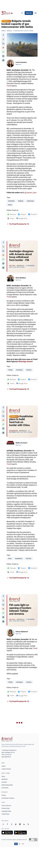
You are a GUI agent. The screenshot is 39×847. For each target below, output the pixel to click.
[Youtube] (15, 824)
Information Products (8, 798)
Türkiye (10, 370)
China (10, 558)
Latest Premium (6, 769)
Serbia (10, 205)
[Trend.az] (7, 13)
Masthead (4, 779)
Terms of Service (6, 805)
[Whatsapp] (3, 824)
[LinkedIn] (24, 824)
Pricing (4, 795)
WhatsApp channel (25, 361)
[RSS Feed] (28, 824)
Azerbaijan (11, 201)
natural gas (30, 201)
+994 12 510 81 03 (6, 754)
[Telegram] (20, 824)
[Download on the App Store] (7, 832)
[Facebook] (7, 824)
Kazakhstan (18, 558)
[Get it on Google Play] (20, 832)
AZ (19, 844)
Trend (9, 86)
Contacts (4, 782)
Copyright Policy (6, 811)
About (3, 776)
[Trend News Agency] (7, 739)
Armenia (28, 370)
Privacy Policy (6, 808)
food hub (28, 558)
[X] (11, 824)
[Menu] (36, 13)
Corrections (5, 788)
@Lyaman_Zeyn (30, 193)
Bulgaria (20, 201)
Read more (18, 64)
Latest (3, 766)
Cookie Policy (5, 814)
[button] (3, 35)
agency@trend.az (6, 756)
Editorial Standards (7, 785)
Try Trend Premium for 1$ (19, 224)
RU (23, 844)
